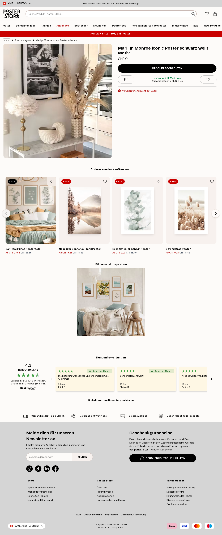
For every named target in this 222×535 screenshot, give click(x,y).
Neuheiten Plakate (38, 495)
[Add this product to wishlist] (208, 79)
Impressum (111, 514)
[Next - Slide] (216, 213)
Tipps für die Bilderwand (41, 487)
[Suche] (193, 13)
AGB (78, 514)
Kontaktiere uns (175, 491)
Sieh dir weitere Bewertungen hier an (111, 400)
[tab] (207, 14)
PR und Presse (105, 491)
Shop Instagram (23, 40)
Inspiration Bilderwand (40, 500)
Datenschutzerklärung (133, 514)
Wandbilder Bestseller (40, 491)
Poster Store (119, 524)
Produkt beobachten (167, 68)
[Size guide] (126, 79)
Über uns (102, 487)
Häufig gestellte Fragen (179, 495)
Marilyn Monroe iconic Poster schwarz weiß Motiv (56, 40)
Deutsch (22, 3)
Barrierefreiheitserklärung (111, 500)
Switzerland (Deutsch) (27, 525)
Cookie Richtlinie (93, 514)
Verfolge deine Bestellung (180, 487)
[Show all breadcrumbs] (6, 40)
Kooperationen (105, 495)
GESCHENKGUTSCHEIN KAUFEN (165, 458)
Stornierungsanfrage (178, 500)
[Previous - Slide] (6, 213)
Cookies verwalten (176, 504)
